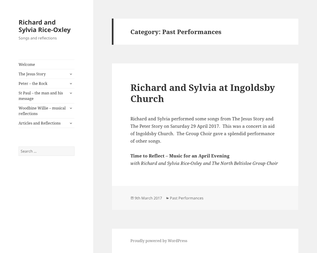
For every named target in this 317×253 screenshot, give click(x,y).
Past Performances (187, 198)
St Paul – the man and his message (41, 95)
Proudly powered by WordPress (158, 240)
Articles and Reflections (40, 123)
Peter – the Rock (33, 83)
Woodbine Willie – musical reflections (42, 111)
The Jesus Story (32, 74)
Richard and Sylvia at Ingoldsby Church (202, 93)
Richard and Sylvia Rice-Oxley (45, 26)
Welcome (27, 64)
